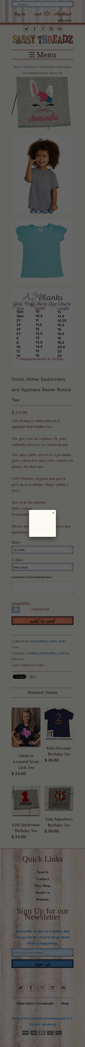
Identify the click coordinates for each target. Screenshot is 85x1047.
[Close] (53, 513)
